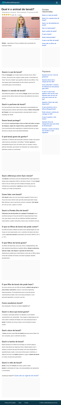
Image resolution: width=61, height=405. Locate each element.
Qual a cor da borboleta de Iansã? (50, 24)
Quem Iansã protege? (49, 37)
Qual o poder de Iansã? (49, 31)
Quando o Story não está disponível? (50, 103)
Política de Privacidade (10, 402)
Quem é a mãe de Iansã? (50, 15)
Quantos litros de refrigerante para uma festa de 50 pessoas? (50, 124)
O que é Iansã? (46, 34)
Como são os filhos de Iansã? (49, 44)
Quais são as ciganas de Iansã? (26, 375)
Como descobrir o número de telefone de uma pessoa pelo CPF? (50, 86)
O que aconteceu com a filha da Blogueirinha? (49, 108)
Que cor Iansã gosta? (48, 28)
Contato (26, 402)
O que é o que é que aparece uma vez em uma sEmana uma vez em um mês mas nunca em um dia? (50, 95)
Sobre (20, 402)
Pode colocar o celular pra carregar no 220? (50, 113)
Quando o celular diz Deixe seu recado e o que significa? (50, 130)
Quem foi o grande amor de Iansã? (50, 19)
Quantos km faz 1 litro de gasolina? (50, 76)
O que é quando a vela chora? (49, 118)
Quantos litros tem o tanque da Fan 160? (48, 81)
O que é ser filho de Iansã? (50, 40)
